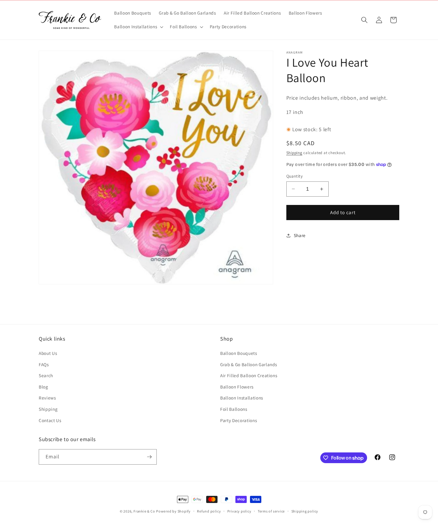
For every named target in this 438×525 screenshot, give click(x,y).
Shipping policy (305, 511)
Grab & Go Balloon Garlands (248, 364)
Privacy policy (239, 511)
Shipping (294, 152)
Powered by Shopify (173, 511)
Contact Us (50, 420)
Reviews (47, 398)
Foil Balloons (233, 409)
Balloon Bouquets (238, 353)
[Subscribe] (149, 457)
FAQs (44, 364)
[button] (138, 27)
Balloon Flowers (237, 387)
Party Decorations (238, 420)
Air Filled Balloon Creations (248, 375)
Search (46, 375)
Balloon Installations (241, 398)
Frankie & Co (144, 511)
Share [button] (300, 235)
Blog (43, 387)
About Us (48, 353)
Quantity (294, 176)
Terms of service (271, 511)
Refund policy (209, 511)
